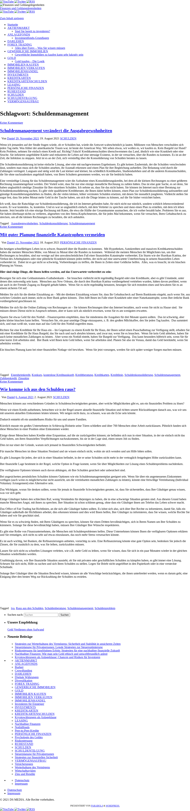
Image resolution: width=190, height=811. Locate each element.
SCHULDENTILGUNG (30, 750)
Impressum (21, 783)
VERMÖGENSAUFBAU (30, 760)
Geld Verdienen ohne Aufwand (25, 629)
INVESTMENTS (25, 707)
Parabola (97, 806)
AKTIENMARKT (26, 660)
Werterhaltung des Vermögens (32, 767)
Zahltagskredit (8, 378)
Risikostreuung (23, 740)
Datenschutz (22, 780)
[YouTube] (7, 1)
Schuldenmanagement (82, 223)
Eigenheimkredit (20, 374)
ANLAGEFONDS (26, 663)
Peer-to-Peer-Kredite (27, 730)
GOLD (19, 690)
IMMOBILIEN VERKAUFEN (33, 697)
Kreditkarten (101, 374)
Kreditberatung (84, 374)
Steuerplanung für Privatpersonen (34, 754)
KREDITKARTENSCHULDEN (35, 713)
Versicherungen (24, 764)
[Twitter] (20, 1)
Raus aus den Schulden (29, 608)
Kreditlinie (117, 374)
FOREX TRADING (27, 683)
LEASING (21, 720)
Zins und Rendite (25, 774)
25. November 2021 (27, 242)
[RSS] (31, 1)
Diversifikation (23, 680)
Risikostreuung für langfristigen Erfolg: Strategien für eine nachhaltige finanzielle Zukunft (67, 650)
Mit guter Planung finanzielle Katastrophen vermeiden (52, 234)
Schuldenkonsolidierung (53, 223)
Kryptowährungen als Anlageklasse (35, 717)
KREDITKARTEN (26, 710)
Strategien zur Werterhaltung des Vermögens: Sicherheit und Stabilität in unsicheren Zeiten (68, 643)
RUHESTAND (24, 744)
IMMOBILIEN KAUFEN (30, 693)
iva (12, 608)
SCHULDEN (68, 138)
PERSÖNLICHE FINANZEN (78, 242)
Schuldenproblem (105, 608)
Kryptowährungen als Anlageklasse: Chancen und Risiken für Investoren (57, 657)
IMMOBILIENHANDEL (30, 700)
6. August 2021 (25, 397)
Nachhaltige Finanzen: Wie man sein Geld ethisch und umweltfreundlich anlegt (61, 653)
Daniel (11, 138)
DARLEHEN (23, 673)
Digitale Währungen (27, 677)
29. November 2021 (27, 138)
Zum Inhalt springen (12, 18)
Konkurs (37, 374)
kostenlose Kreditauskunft (58, 374)
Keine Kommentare (11, 122)
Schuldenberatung (55, 608)
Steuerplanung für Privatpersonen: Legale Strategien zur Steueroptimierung (59, 647)
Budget (19, 667)
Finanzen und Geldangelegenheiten (20, 8)
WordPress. (113, 806)
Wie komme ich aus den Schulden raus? (38, 389)
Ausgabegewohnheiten (24, 223)
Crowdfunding (23, 670)
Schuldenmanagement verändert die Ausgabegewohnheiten (56, 130)
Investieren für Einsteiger (29, 703)
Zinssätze (23, 378)
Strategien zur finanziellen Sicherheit (36, 757)
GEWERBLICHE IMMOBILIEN (35, 687)
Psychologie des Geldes (29, 737)
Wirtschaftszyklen (25, 770)
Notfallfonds (22, 727)
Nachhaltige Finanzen (27, 724)
